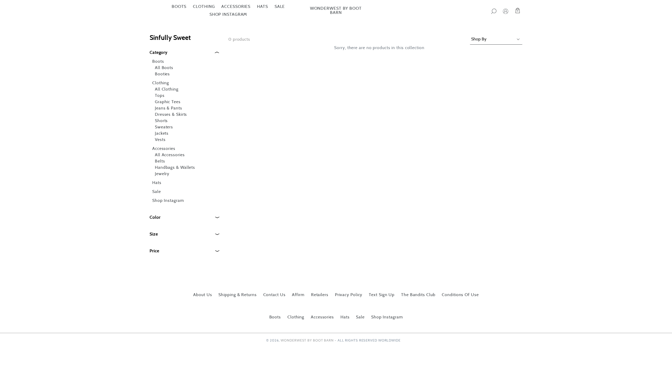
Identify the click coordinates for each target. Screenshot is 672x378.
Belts (160, 161)
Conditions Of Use (460, 295)
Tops (160, 95)
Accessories (235, 6)
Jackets (162, 133)
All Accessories (170, 155)
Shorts (161, 121)
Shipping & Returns (237, 295)
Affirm (298, 295)
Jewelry (162, 174)
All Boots (164, 68)
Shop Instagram (228, 14)
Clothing (204, 6)
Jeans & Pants (168, 108)
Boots (179, 6)
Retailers (319, 295)
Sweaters (164, 127)
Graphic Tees (168, 102)
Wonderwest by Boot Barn (336, 10)
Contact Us (274, 295)
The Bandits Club (418, 295)
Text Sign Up (382, 295)
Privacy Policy (349, 295)
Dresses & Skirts (171, 114)
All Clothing (166, 89)
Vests (160, 140)
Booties (162, 74)
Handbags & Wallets (175, 167)
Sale (280, 6)
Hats (262, 6)
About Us (202, 295)
